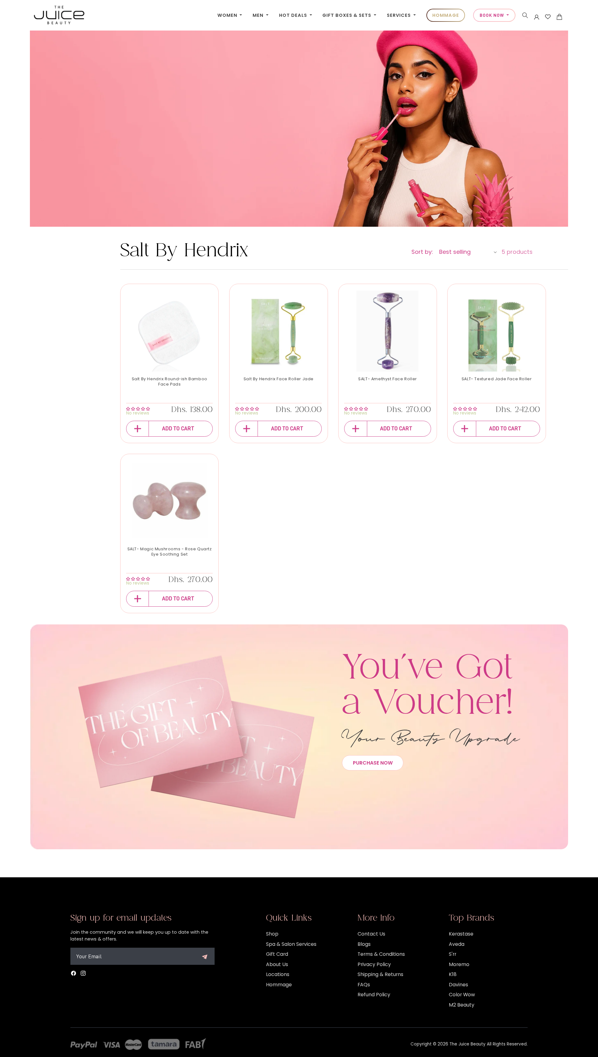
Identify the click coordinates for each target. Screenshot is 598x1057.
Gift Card (277, 954)
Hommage (279, 984)
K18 (453, 974)
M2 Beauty (461, 1004)
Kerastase (461, 933)
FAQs (364, 984)
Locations (277, 974)
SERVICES (399, 15)
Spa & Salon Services (291, 944)
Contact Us (371, 933)
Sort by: (422, 252)
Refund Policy (374, 994)
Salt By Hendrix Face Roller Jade (279, 379)
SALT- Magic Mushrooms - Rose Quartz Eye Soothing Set (169, 552)
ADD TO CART (178, 428)
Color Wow (462, 994)
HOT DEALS (293, 15)
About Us (277, 964)
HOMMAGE (445, 15)
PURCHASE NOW (373, 762)
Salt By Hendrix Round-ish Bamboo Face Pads (169, 382)
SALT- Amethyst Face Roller (387, 379)
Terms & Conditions (381, 954)
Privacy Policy (374, 964)
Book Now (492, 15)
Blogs (364, 944)
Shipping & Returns (380, 974)
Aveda (456, 944)
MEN (259, 15)
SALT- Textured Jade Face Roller (497, 379)
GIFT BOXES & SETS (347, 15)
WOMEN (228, 15)
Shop (272, 933)
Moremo (459, 964)
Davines (458, 984)
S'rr (452, 954)
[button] (525, 15)
